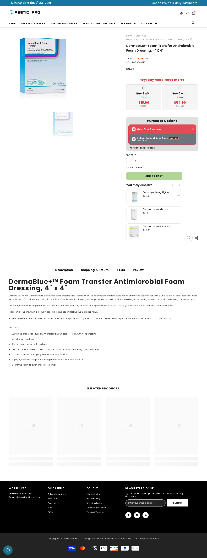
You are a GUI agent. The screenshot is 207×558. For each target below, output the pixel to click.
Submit (178, 503)
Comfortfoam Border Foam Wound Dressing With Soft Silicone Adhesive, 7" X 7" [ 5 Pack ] (158, 226)
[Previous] (174, 185)
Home (129, 35)
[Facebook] (128, 515)
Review (138, 270)
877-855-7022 (24, 493)
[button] (163, 148)
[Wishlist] (187, 13)
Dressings (141, 35)
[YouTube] (145, 515)
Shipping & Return (95, 270)
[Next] (180, 185)
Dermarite (142, 58)
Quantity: (131, 154)
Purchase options (162, 121)
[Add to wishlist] (189, 238)
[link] (31, 458)
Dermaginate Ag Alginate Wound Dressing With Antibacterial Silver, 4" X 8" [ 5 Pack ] (158, 192)
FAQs (121, 270)
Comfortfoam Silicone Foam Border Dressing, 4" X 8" (158, 209)
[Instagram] (137, 515)
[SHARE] (195, 238)
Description (64, 270)
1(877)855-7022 (41, 3)
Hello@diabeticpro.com (28, 497)
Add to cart (154, 176)
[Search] (195, 22)
